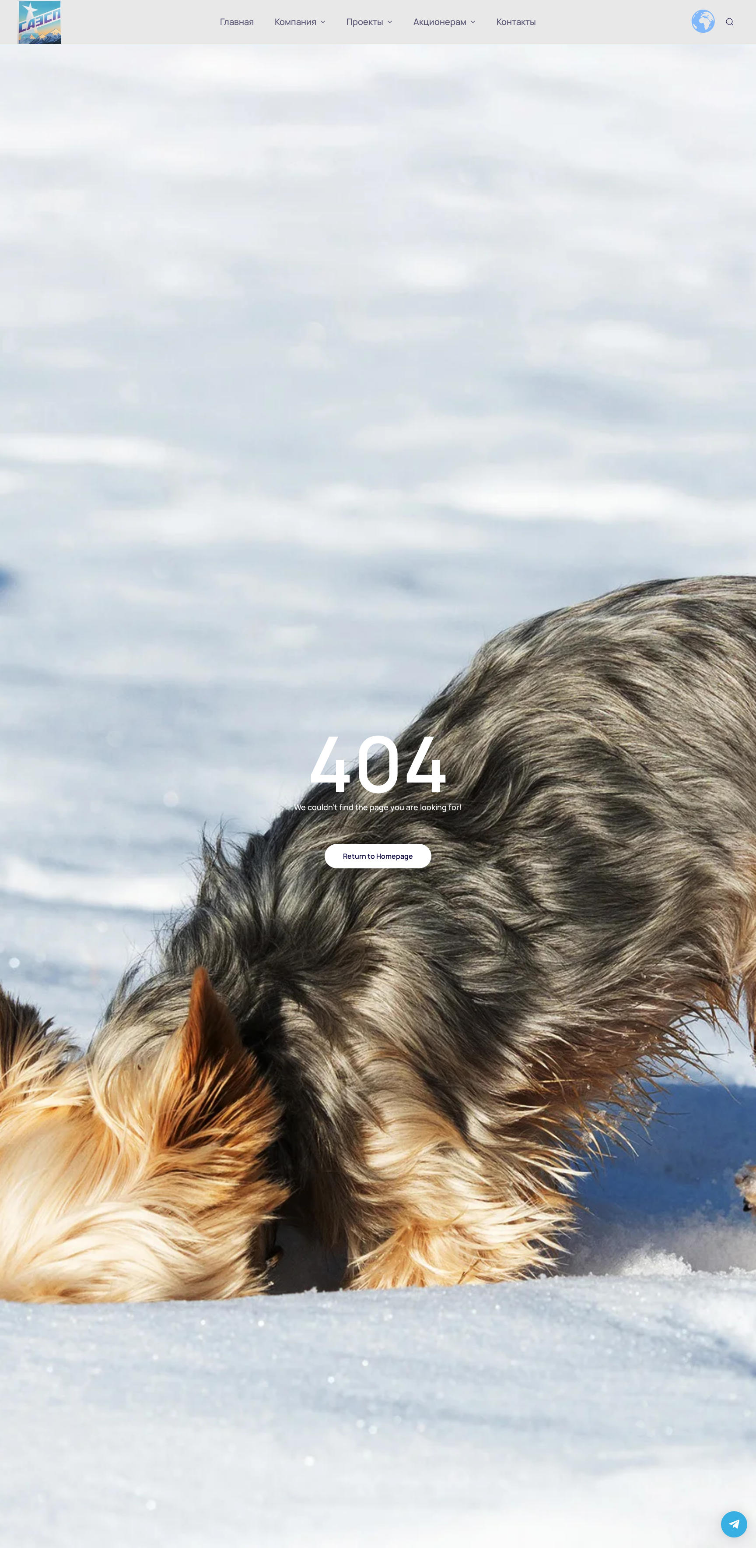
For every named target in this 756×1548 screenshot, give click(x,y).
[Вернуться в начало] (39, 22)
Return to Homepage (378, 856)
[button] (729, 22)
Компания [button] (295, 22)
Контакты (516, 22)
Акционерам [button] (439, 22)
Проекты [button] (364, 22)
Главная (237, 22)
